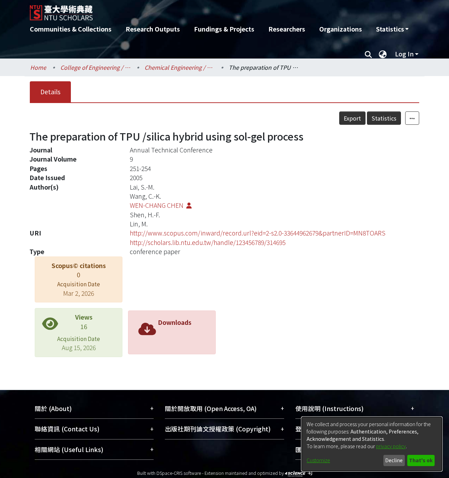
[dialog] (372, 444)
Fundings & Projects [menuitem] (224, 29)
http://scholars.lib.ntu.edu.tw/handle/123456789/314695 (208, 242)
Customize (318, 460)
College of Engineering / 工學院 (95, 67)
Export (352, 118)
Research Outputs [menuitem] (153, 29)
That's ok (421, 460)
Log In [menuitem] (404, 53)
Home (38, 67)
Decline (394, 460)
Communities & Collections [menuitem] (71, 29)
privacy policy (391, 446)
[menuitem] (392, 29)
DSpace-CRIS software (178, 473)
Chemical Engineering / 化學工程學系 (180, 67)
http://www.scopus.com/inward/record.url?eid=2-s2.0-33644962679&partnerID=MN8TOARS (258, 232)
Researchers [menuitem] (286, 29)
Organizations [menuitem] (340, 29)
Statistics (383, 118)
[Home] (187, 10)
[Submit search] (368, 54)
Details (50, 91)
